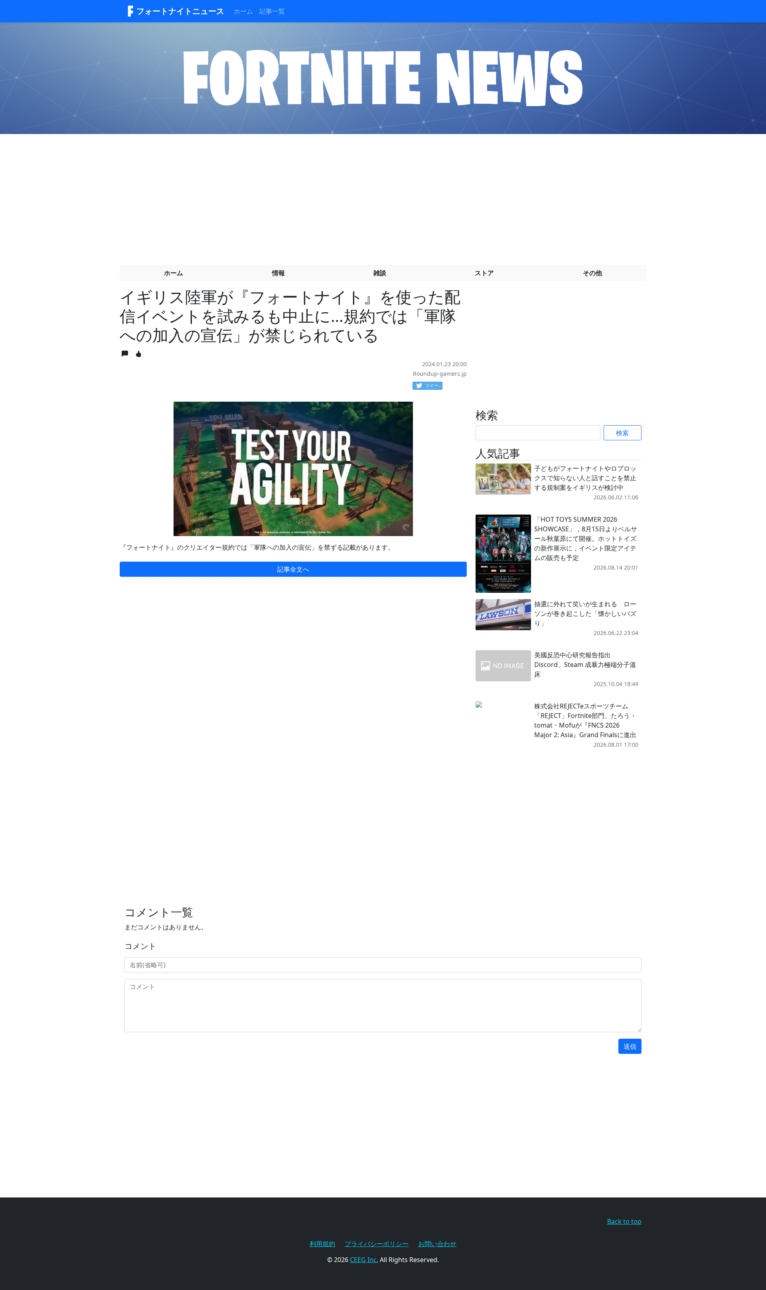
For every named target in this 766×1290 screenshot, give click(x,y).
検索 (622, 432)
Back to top (624, 1221)
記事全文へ (293, 569)
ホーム (243, 11)
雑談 (379, 272)
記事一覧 (272, 11)
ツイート (433, 385)
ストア (484, 272)
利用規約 (322, 1243)
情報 (278, 272)
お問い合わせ (437, 1243)
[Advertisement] (383, 196)
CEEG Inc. (364, 1259)
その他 (592, 272)
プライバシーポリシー (377, 1243)
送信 (630, 1046)
